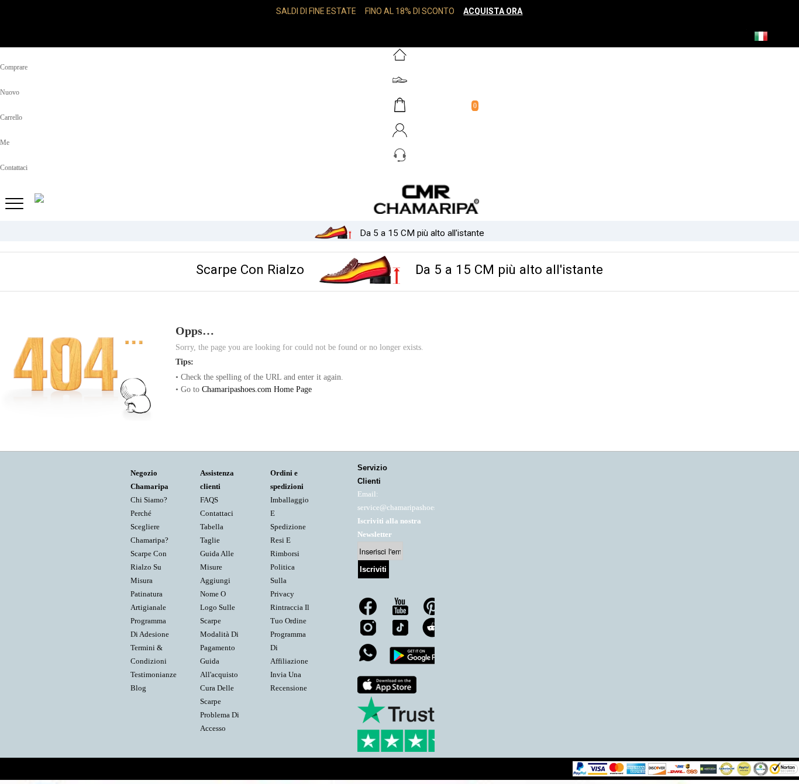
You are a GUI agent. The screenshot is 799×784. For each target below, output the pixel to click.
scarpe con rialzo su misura (148, 567)
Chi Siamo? (148, 500)
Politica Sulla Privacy (282, 580)
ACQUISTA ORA (492, 11)
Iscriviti (373, 569)
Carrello (11, 117)
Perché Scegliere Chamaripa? (149, 526)
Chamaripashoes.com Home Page (257, 389)
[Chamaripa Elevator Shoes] (399, 199)
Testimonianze (153, 675)
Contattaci (216, 513)
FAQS (209, 500)
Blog (138, 688)
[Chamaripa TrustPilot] (415, 724)
